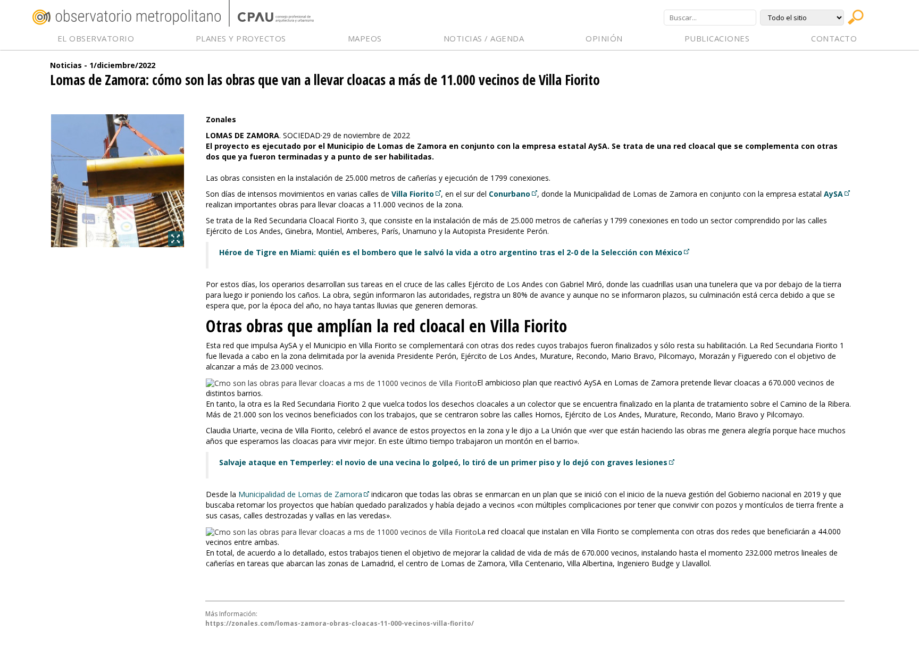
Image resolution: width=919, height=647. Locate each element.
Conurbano (509, 194)
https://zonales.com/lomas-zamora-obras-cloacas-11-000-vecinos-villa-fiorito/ (339, 623)
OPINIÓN (604, 38)
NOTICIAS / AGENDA (484, 38)
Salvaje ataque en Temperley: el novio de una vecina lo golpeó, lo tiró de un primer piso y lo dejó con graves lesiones (443, 462)
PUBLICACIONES (717, 38)
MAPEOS (365, 38)
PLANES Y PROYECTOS (241, 38)
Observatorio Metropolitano (126, 17)
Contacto (834, 38)
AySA (833, 194)
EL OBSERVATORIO (96, 38)
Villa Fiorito (412, 194)
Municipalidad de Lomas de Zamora (300, 494)
